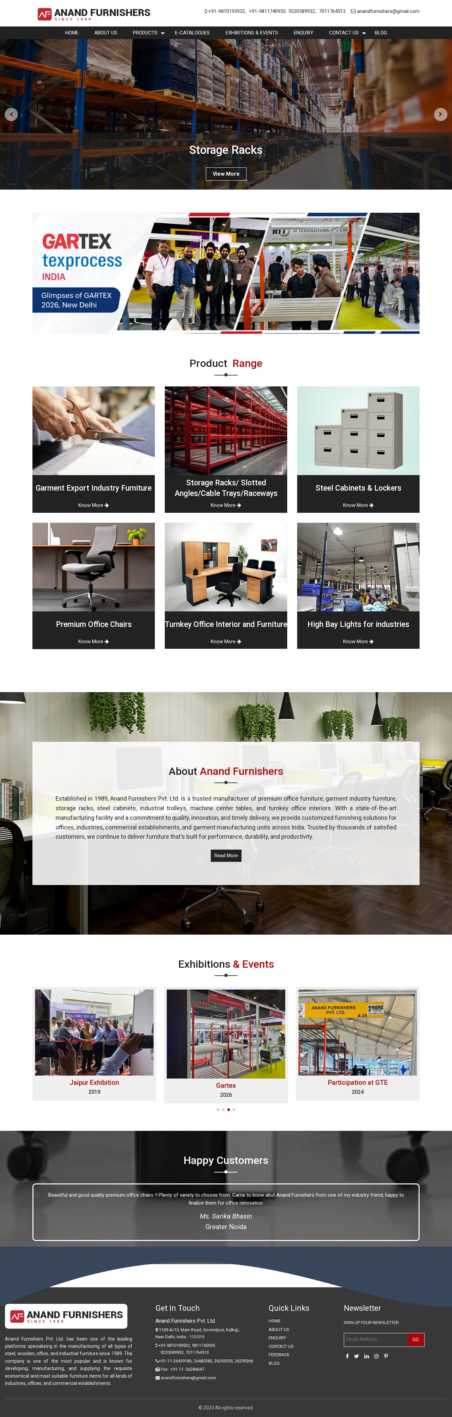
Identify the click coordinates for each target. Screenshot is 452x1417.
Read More (226, 856)
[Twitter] (356, 1356)
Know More (91, 505)
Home (71, 33)
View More (226, 174)
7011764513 (332, 11)
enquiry (303, 33)
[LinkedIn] (366, 1356)
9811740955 (203, 1345)
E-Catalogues (192, 33)
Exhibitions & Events (252, 33)
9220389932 (302, 11)
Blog (381, 33)
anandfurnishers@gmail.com (388, 11)
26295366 (244, 1360)
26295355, (224, 1360)
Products (145, 33)
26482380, (203, 1360)
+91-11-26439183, (176, 1360)
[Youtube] (386, 1356)
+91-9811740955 (267, 11)
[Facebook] (347, 1356)
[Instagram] (376, 1356)
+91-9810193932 (226, 11)
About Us (105, 33)
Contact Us (344, 33)
